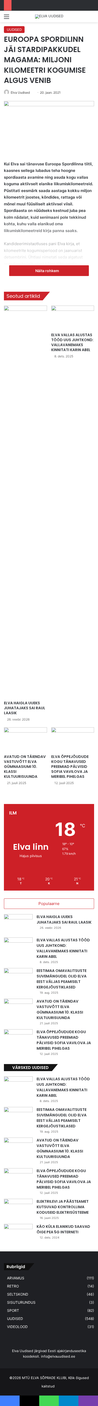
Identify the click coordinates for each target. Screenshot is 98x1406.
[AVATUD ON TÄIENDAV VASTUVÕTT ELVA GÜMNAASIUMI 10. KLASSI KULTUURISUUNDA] (25, 739)
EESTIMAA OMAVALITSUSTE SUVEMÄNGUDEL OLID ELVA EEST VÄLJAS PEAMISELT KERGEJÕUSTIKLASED (62, 979)
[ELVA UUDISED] (49, 16)
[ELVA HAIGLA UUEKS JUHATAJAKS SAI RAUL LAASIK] (25, 502)
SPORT (13, 1310)
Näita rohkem (47, 270)
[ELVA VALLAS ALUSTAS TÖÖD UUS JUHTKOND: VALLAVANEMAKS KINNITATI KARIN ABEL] (72, 318)
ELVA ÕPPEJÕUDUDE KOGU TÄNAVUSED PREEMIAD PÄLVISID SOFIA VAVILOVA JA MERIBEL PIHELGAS (70, 766)
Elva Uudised (20, 92)
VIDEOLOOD (17, 1327)
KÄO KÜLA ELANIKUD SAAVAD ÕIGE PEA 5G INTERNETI (63, 1229)
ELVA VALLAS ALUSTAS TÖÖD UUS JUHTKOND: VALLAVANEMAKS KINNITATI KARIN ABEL (72, 342)
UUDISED (14, 29)
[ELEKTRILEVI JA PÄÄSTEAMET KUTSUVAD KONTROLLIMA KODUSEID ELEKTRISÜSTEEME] (18, 1208)
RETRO (13, 1286)
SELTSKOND (17, 1294)
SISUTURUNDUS (21, 1302)
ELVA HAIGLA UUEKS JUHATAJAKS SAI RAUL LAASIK (24, 708)
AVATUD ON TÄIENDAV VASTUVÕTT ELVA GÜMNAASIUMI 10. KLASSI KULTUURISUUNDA (25, 766)
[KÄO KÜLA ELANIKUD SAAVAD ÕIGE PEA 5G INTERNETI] (18, 1234)
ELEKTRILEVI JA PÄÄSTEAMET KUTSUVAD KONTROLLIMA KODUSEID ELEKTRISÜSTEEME (63, 1207)
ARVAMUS (15, 1278)
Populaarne (49, 903)
